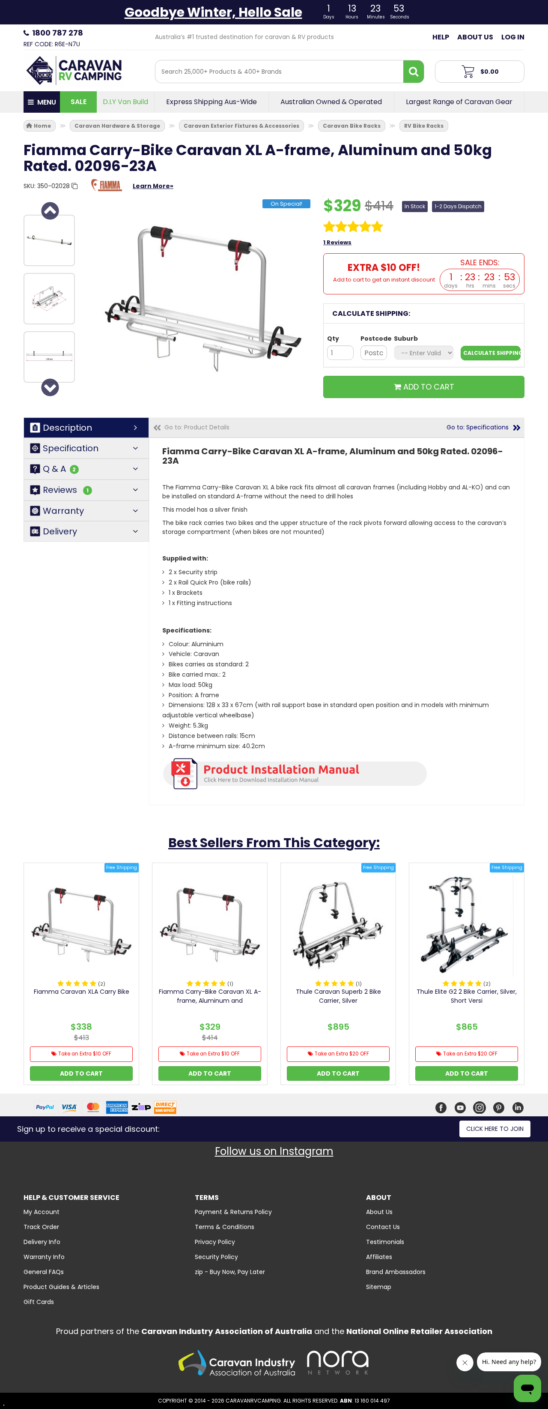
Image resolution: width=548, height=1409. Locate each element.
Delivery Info (42, 1242)
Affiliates (379, 1257)
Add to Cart (81, 1073)
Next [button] (49, 387)
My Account (42, 1212)
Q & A (59, 469)
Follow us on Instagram (274, 1151)
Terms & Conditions (224, 1227)
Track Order (41, 1227)
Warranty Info (44, 1257)
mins (489, 285)
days (451, 285)
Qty (333, 338)
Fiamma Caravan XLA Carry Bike (81, 991)
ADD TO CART (427, 386)
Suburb (406, 338)
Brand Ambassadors (396, 1272)
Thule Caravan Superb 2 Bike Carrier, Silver (338, 996)
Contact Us (383, 1227)
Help (440, 37)
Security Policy (216, 1257)
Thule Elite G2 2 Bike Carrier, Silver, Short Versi (467, 996)
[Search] (413, 71)
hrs (470, 285)
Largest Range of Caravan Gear (459, 102)
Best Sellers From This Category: (274, 842)
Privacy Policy (215, 1242)
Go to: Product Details (196, 427)
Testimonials (385, 1242)
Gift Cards (39, 1302)
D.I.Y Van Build (125, 102)
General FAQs (44, 1272)
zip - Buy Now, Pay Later (230, 1272)
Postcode (373, 338)
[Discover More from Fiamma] (106, 189)
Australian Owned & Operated (331, 102)
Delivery (60, 531)
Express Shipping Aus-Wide (211, 102)
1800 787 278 (57, 32)
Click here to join (495, 1128)
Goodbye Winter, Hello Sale (213, 12)
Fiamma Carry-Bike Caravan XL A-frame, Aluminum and (210, 996)
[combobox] (279, 71)
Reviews (66, 490)
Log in (512, 37)
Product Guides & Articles (61, 1287)
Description (67, 427)
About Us (475, 37)
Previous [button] (49, 211)
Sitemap (378, 1287)
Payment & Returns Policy (233, 1212)
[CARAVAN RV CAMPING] (74, 70)
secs (509, 285)
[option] (49, 240)
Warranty (63, 511)
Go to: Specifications (478, 427)
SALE (78, 102)
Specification (70, 448)
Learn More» (153, 186)
